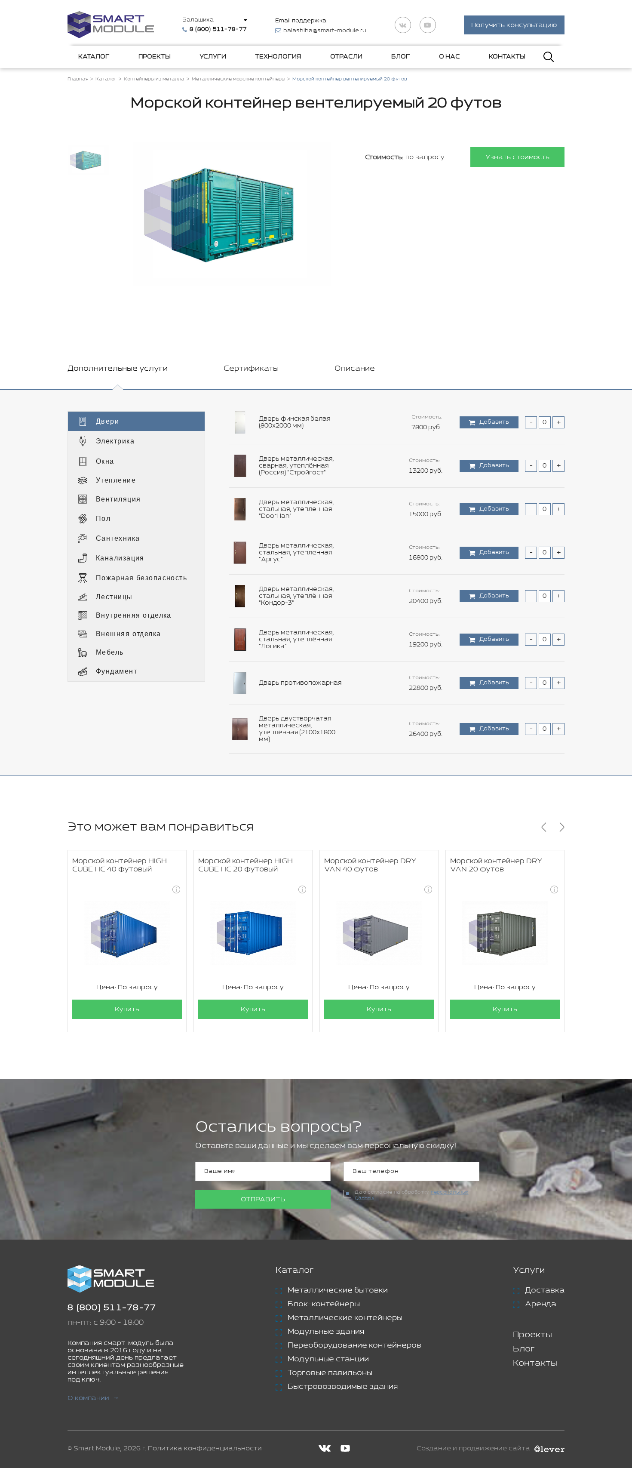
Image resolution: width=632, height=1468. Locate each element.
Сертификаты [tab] (251, 368)
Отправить (263, 1199)
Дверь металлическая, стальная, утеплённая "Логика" (296, 639)
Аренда (540, 1304)
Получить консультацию (514, 25)
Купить (127, 1009)
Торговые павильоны (330, 1373)
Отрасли (346, 56)
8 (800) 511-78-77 (111, 1308)
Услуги (212, 56)
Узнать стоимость (517, 157)
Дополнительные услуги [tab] (117, 368)
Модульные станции (328, 1359)
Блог (400, 56)
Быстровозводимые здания (343, 1386)
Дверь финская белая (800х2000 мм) (294, 422)
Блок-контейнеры (324, 1304)
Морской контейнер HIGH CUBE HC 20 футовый (245, 865)
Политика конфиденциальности (205, 1448)
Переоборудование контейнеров (354, 1345)
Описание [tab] (354, 368)
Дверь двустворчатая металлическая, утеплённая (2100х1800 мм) (297, 729)
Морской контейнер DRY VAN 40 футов (370, 865)
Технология (278, 56)
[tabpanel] (316, 582)
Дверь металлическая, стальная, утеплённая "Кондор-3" (296, 596)
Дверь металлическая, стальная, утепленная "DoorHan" (296, 509)
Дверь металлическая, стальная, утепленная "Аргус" (296, 552)
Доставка (545, 1290)
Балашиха (198, 20)
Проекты (154, 56)
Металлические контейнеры (345, 1318)
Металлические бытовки (338, 1290)
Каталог (94, 56)
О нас (449, 56)
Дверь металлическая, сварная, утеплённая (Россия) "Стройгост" (296, 465)
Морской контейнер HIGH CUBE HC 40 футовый (119, 865)
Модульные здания (326, 1331)
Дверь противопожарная (300, 683)
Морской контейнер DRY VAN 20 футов (496, 865)
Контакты (507, 56)
